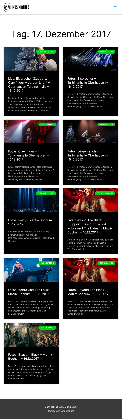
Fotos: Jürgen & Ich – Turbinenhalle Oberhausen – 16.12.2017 (87, 155)
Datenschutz (67, 410)
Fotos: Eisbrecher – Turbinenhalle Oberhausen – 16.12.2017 (87, 83)
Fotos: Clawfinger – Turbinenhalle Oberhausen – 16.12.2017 (28, 155)
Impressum (54, 410)
